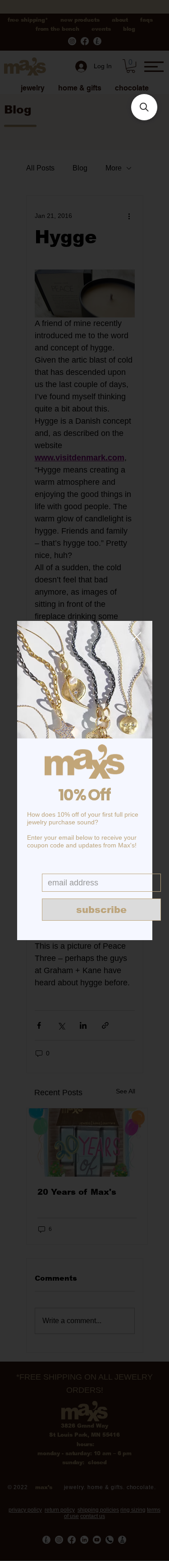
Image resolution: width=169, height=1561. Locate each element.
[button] (136, 637)
